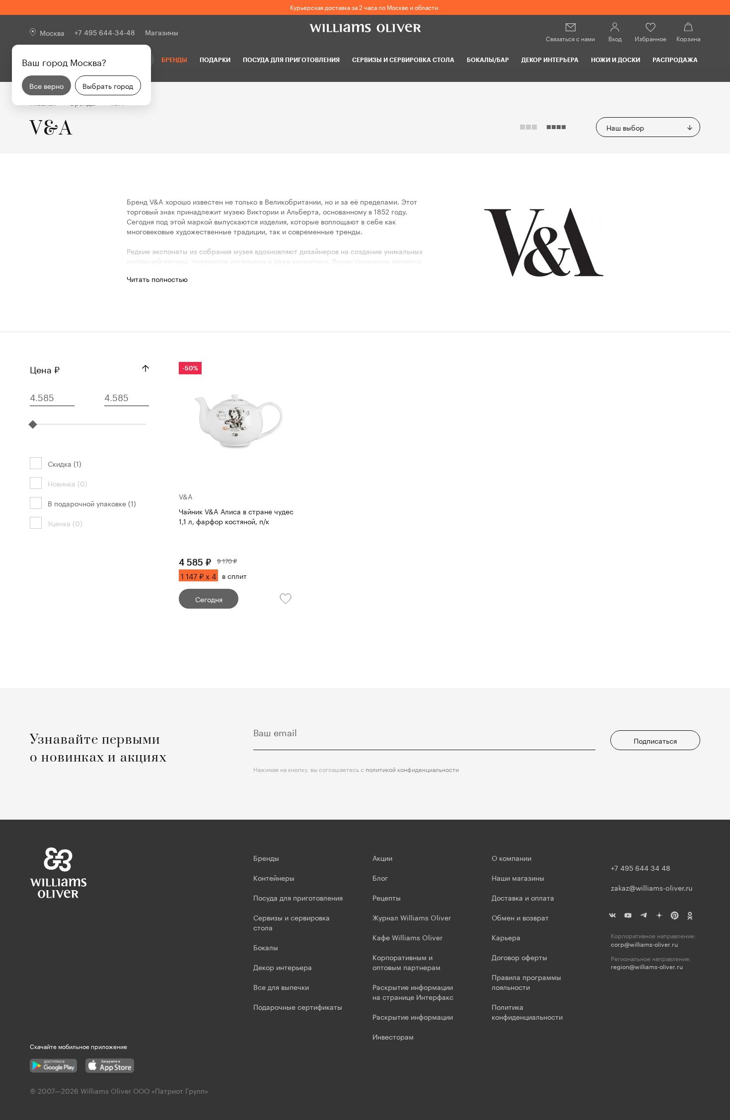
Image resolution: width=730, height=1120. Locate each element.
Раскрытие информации (412, 1016)
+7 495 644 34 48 (640, 867)
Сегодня (208, 598)
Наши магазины (518, 877)
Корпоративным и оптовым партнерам (406, 961)
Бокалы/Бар (488, 59)
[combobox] (648, 127)
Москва (52, 32)
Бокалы (265, 946)
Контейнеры (273, 877)
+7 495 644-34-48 (104, 31)
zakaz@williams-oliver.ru (651, 887)
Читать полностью (157, 278)
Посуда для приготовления (291, 59)
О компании (511, 857)
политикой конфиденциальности (412, 768)
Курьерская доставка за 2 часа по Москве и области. (365, 6)
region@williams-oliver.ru (647, 966)
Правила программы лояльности (526, 981)
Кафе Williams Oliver (407, 936)
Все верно (46, 85)
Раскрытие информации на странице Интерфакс (412, 991)
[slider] (33, 424)
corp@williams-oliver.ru (644, 944)
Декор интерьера (550, 59)
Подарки (215, 59)
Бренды (174, 59)
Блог (380, 877)
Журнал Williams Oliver (411, 916)
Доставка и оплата (523, 897)
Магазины (161, 31)
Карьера (506, 936)
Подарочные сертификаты (297, 1006)
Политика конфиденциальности (527, 1011)
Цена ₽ (45, 368)
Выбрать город (107, 85)
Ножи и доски (615, 59)
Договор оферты (519, 956)
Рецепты (386, 897)
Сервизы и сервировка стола (403, 59)
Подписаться (655, 740)
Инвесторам (394, 1036)
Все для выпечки (281, 986)
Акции (382, 857)
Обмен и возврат (520, 916)
